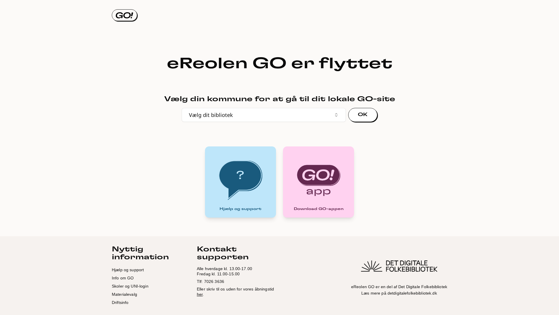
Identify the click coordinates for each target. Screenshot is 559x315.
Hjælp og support (128, 269)
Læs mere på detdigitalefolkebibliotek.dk (399, 293)
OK (363, 114)
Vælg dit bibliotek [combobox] (211, 114)
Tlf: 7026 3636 (210, 281)
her (200, 294)
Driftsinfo (120, 302)
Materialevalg (124, 294)
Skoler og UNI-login (130, 286)
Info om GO (123, 278)
